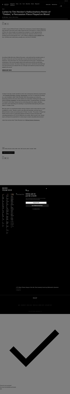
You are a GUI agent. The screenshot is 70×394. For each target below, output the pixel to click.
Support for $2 (36, 202)
